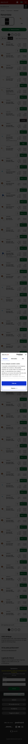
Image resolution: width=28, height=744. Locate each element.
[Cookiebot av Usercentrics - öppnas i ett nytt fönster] (17, 355)
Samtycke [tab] (5, 358)
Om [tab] (23, 358)
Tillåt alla (14, 383)
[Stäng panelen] (25, 354)
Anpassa (13, 388)
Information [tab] (14, 358)
